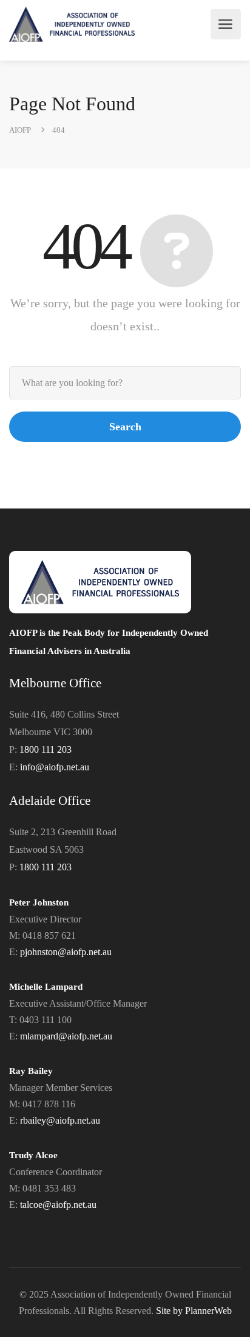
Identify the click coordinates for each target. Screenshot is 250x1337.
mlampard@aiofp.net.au (66, 1036)
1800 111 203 (45, 749)
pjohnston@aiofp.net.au (66, 952)
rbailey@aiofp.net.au (60, 1120)
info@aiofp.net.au (54, 767)
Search (125, 427)
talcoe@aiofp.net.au (58, 1204)
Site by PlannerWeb (194, 1310)
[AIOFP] (72, 24)
